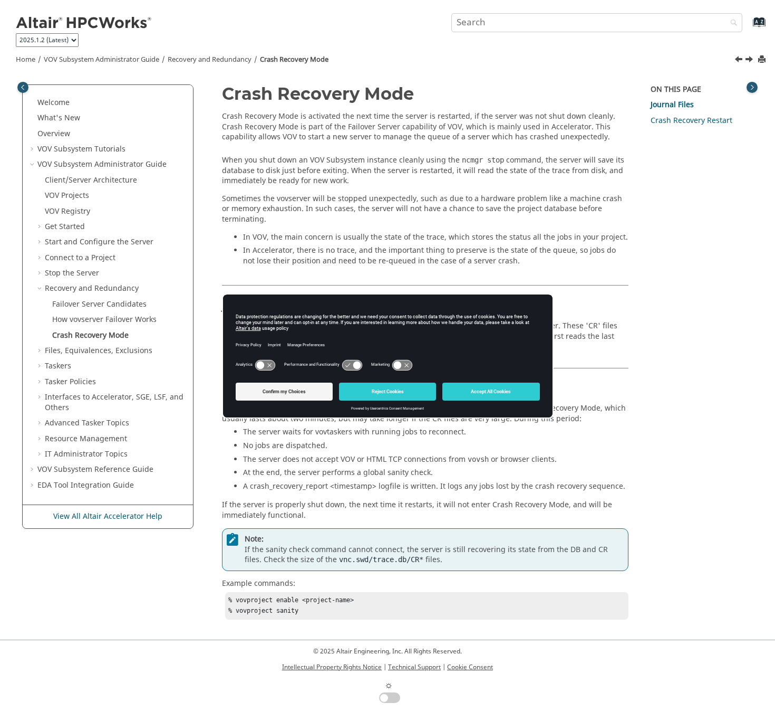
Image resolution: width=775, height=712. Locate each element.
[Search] (731, 23)
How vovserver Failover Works (104, 319)
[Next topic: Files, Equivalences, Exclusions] (750, 60)
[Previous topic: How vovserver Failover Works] (739, 60)
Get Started (65, 226)
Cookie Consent (470, 667)
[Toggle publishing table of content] (22, 87)
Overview (53, 133)
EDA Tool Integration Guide (85, 485)
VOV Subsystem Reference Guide (95, 469)
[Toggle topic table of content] (752, 87)
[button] (33, 103)
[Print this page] (763, 60)
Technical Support (414, 667)
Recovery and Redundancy (209, 59)
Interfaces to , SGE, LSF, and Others (114, 402)
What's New (58, 118)
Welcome (53, 102)
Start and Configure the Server (99, 242)
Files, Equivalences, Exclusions (98, 350)
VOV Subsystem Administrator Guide (101, 59)
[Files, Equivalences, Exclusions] (750, 60)
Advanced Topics (87, 423)
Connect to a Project (80, 257)
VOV (67, 195)
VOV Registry (67, 211)
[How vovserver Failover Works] (739, 60)
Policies (70, 381)
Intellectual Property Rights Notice (332, 667)
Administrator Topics (86, 454)
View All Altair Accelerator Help (107, 516)
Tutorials (81, 149)
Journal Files (672, 104)
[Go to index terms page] (748, 27)
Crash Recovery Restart (691, 120)
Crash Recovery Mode (294, 59)
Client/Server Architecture (91, 180)
